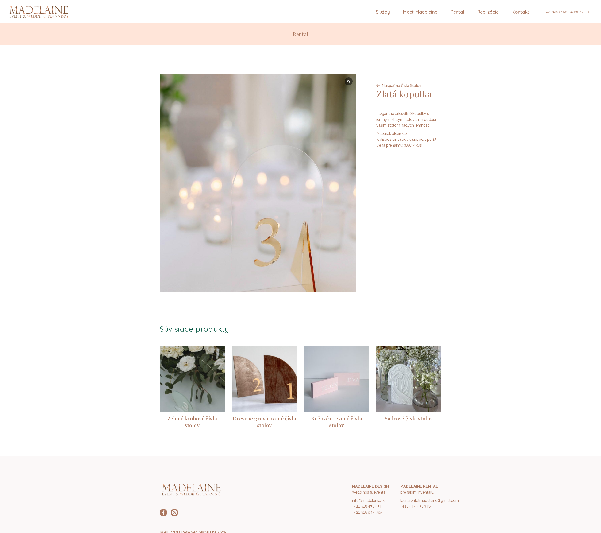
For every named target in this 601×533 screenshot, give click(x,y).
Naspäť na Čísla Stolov (401, 85)
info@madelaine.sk (368, 500)
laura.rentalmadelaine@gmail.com (429, 500)
